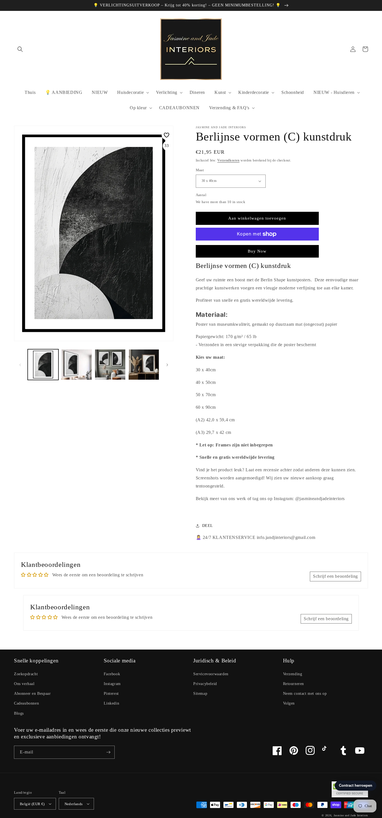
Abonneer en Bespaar (32, 693)
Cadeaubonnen (26, 703)
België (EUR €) (32, 804)
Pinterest (111, 693)
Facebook (112, 674)
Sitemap (200, 693)
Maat (200, 170)
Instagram (112, 684)
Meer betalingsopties (257, 247)
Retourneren (293, 684)
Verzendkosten (228, 160)
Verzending (292, 674)
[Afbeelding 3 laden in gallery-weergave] (110, 364)
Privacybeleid (205, 684)
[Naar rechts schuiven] (167, 364)
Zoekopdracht (26, 674)
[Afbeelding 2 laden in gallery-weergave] (76, 364)
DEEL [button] (207, 526)
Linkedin (111, 703)
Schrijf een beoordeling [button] (335, 576)
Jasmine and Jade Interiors (351, 815)
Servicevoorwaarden (210, 674)
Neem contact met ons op (305, 693)
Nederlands (74, 804)
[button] (20, 49)
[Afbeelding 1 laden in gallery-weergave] (43, 364)
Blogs (19, 713)
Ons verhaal (24, 684)
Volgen (289, 703)
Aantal (201, 195)
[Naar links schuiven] (20, 364)
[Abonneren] (108, 752)
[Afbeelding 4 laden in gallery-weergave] (143, 364)
